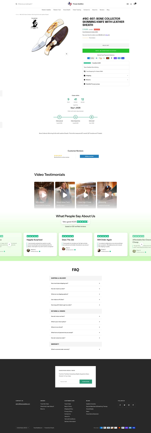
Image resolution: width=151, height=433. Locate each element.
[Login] (131, 4)
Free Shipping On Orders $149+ (90, 32)
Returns (42, 409)
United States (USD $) (22, 427)
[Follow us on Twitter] (124, 405)
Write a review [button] (89, 156)
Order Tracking (77, 9)
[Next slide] (141, 244)
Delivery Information (70, 421)
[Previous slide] (9, 244)
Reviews (102, 9)
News (87, 411)
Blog (108, 9)
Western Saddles (46, 9)
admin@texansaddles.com (23, 404)
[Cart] (134, 4)
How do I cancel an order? (58, 338)
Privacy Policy (68, 411)
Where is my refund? (57, 327)
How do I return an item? (58, 316)
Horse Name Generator (92, 414)
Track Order (67, 404)
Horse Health (66, 9)
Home (17, 14)
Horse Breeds (89, 409)
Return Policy (68, 406)
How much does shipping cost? (59, 283)
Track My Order (44, 404)
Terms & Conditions (69, 419)
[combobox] (30, 4)
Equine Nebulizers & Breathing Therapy (97, 406)
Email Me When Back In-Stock (105, 50)
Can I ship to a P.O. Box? (57, 299)
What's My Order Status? (47, 406)
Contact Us (87, 9)
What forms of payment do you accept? (62, 332)
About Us (94, 9)
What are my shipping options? (59, 294)
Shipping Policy (68, 409)
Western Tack (57, 9)
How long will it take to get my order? (61, 305)
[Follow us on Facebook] (120, 405)
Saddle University (91, 404)
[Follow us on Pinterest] (133, 405)
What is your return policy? (58, 321)
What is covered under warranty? (60, 349)
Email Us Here (96, 84)
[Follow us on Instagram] (129, 405)
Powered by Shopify (49, 427)
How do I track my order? (58, 288)
